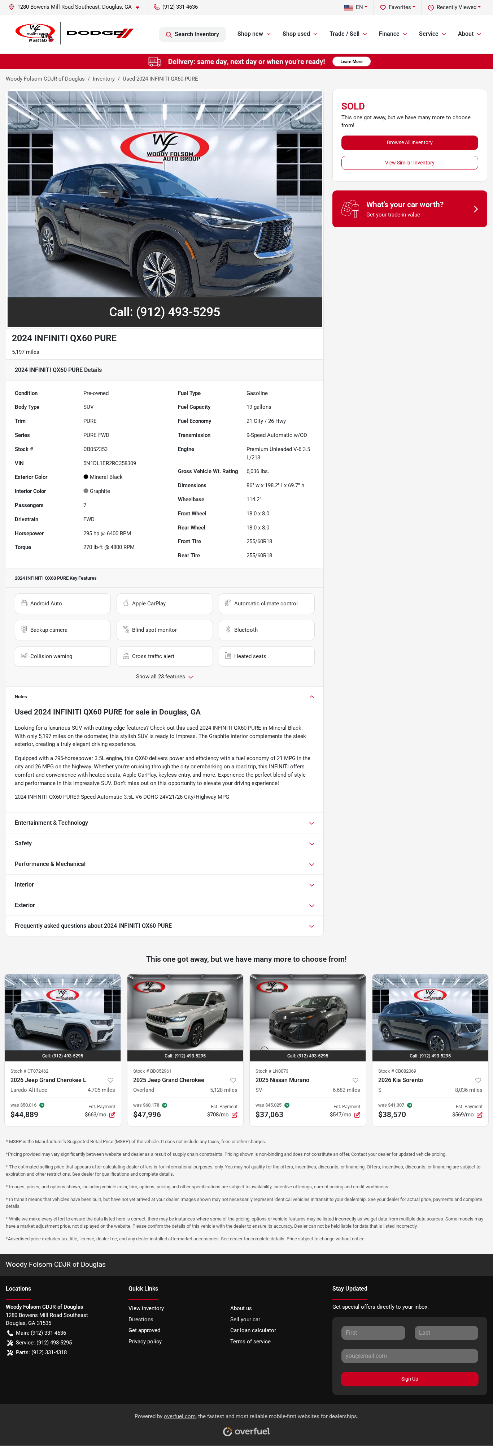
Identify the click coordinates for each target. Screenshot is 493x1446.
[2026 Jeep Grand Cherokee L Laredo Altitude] (63, 1017)
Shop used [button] (296, 33)
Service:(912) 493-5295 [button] (44, 1342)
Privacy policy (145, 1341)
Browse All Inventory (410, 142)
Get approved (144, 1330)
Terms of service (250, 1341)
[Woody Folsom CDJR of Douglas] (74, 34)
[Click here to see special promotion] (246, 61)
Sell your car (245, 1319)
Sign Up (409, 1379)
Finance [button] (389, 33)
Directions (140, 1319)
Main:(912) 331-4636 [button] (41, 1333)
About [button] (466, 33)
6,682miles (346, 1090)
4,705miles (101, 1090)
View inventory (146, 1308)
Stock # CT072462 (29, 1071)
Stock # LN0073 (272, 1071)
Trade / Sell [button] (344, 33)
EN (359, 7)
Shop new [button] (250, 33)
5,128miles (223, 1090)
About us (241, 1308)
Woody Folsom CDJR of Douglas (45, 79)
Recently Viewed (456, 7)
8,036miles (469, 1090)
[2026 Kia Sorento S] (430, 1017)
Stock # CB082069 (397, 1071)
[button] (77, 7)
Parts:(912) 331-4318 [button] (41, 1352)
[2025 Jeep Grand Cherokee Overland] (185, 1017)
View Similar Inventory (410, 163)
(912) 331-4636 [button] (180, 7)
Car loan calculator (253, 1330)
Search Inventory (197, 34)
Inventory (104, 79)
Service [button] (429, 33)
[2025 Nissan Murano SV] (308, 1017)
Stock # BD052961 (152, 1071)
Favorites (400, 7)
